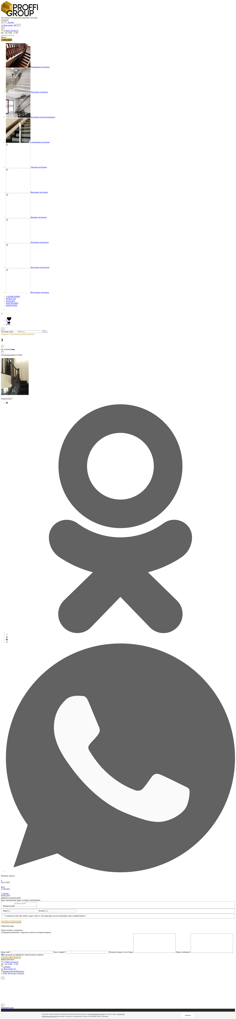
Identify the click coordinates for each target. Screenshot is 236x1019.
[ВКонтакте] (7, 403)
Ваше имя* (6, 952)
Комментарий (9, 906)
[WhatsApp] (120, 872)
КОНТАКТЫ (11, 305)
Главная (4, 334)
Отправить (6, 957)
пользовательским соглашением (82, 999)
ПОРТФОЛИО (12, 303)
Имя (5, 911)
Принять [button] (188, 1015)
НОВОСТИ (11, 299)
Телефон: (7, 993)
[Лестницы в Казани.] (19, 15)
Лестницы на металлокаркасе (22, 334)
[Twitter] (7, 637)
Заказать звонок (7, 35)
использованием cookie (96, 1014)
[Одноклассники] (120, 632)
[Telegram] (7, 640)
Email (41, 911)
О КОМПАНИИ (13, 297)
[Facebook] (7, 635)
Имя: (5, 988)
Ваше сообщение (183, 952)
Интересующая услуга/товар (121, 952)
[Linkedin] (7, 642)
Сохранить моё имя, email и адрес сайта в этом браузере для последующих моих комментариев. (45, 916)
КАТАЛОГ (10, 301)
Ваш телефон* (59, 952)
